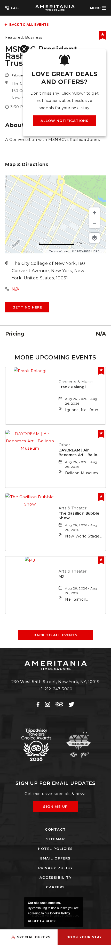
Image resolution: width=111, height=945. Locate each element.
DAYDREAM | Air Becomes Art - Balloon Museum (80, 452)
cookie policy (60, 913)
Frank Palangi (72, 387)
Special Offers (34, 937)
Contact (55, 829)
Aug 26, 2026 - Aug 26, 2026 (81, 401)
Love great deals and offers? (64, 78)
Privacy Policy (55, 868)
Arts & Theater (72, 508)
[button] (27, 307)
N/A (15, 289)
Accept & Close (42, 921)
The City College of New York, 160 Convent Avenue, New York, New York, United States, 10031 (48, 270)
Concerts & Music (76, 381)
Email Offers (55, 858)
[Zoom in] (94, 212)
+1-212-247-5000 (12, 7)
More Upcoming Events (55, 357)
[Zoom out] (94, 223)
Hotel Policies (55, 848)
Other (64, 445)
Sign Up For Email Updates (55, 783)
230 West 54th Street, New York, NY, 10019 (55, 681)
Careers (55, 887)
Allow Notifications (65, 121)
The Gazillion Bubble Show (79, 515)
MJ (61, 576)
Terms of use (58, 251)
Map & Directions (26, 164)
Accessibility (55, 877)
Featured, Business (23, 37)
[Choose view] (94, 238)
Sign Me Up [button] (59, 808)
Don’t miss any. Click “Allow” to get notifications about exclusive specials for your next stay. (64, 100)
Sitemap (55, 839)
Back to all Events (29, 25)
